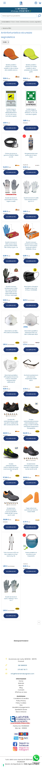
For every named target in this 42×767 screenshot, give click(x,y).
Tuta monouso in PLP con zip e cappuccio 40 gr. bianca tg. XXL (11, 554)
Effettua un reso (21, 692)
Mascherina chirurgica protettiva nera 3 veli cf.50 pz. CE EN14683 (31, 288)
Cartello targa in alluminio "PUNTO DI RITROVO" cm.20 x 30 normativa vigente (31, 111)
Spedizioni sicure (21, 709)
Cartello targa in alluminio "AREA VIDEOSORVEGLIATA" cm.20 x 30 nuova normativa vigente (11, 112)
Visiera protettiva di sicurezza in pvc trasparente (31, 554)
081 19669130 (22, 9)
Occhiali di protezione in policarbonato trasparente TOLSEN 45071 (31, 377)
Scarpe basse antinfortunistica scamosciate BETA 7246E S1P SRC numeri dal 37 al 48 (11, 511)
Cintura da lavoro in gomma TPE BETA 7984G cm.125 (11, 155)
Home (17, 22)
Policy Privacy (21, 701)
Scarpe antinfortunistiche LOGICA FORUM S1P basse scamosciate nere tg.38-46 (11, 467)
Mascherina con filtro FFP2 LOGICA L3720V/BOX (11, 331)
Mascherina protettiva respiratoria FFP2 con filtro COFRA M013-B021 (31, 332)
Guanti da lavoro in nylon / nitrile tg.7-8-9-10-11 (11, 598)
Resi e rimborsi (21, 712)
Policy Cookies (21, 703)
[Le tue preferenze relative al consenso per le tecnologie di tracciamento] (3, 765)
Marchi (21, 685)
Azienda (21, 683)
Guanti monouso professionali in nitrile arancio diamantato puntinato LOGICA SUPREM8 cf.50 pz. (31, 245)
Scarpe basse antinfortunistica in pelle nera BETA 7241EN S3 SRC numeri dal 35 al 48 (31, 466)
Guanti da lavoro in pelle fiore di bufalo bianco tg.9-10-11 (31, 199)
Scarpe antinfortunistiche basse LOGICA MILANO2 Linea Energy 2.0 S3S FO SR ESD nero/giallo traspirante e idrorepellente (31, 424)
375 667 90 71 (24, 11)
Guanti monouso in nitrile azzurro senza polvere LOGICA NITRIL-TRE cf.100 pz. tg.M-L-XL (11, 244)
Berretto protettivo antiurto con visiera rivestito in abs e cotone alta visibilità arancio (11, 67)
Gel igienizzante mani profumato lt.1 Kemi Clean (31, 155)
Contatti (21, 690)
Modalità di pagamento (21, 707)
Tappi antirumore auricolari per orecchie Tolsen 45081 (31, 509)
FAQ (21, 705)
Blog (21, 688)
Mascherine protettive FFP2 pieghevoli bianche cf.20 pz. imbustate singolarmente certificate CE (11, 378)
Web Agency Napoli (31, 764)
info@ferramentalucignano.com (22, 674)
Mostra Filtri (6, 28)
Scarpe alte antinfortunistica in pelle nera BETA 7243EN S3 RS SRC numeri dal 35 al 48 (11, 422)
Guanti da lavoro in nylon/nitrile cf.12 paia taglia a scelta (10, 199)
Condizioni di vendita (21, 698)
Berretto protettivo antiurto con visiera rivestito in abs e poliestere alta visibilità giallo (31, 68)
